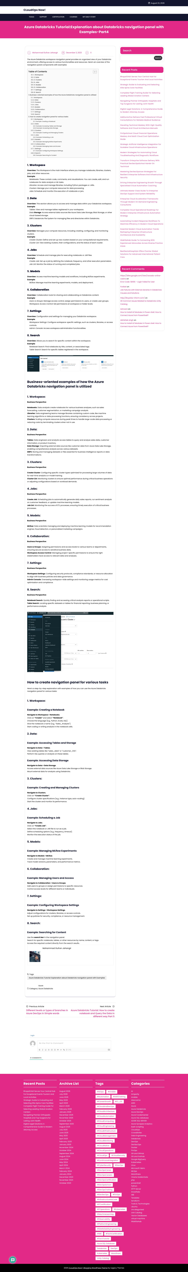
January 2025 (65, 1144)
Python (134, 1186)
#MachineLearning (105, 1214)
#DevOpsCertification (106, 1180)
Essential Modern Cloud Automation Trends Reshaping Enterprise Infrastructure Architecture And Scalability (139, 232)
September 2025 (66, 1124)
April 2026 (63, 1103)
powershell (136, 1183)
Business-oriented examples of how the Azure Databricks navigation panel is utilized (63, 95)
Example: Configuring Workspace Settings (49, 151)
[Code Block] (60, 1049)
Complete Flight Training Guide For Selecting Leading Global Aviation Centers (140, 94)
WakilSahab (136, 1221)
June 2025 (63, 1132)
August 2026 (64, 1091)
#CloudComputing (105, 1121)
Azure (40, 985)
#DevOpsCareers (104, 1175)
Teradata (135, 1198)
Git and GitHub (137, 1153)
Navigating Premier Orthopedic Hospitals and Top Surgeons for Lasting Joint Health (140, 102)
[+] (70, 1049)
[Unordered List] (54, 1049)
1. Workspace (38, 75)
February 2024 (65, 1171)
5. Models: (36, 107)
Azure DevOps (137, 1112)
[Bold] (39, 1049)
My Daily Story (89, 17)
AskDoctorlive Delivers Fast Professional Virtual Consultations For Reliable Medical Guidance (141, 118)
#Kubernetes (119, 1209)
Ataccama (135, 1100)
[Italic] (42, 1049)
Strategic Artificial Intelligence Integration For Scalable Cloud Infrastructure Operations (140, 145)
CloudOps (135, 1129)
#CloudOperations (105, 1150)
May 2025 (63, 1135)
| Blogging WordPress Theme (95, 1268)
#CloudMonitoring (105, 1140)
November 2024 (66, 1147)
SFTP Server (136, 1189)
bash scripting (137, 1127)
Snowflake (135, 1192)
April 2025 (63, 1138)
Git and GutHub (138, 1156)
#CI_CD (118, 1101)
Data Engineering (138, 1135)
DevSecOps (136, 1144)
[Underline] (45, 1049)
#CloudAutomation (105, 1116)
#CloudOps (102, 1155)
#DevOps (119, 1165)
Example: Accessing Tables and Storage (49, 126)
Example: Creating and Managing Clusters (49, 133)
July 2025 (63, 1129)
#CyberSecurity (104, 1165)
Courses (73, 17)
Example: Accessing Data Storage (47, 128)
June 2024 (63, 1159)
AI (132, 1091)
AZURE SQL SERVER (139, 1121)
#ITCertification (104, 1204)
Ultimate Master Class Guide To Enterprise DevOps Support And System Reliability (139, 192)
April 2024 (63, 1165)
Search (127, 50)
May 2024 (63, 1162)
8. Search (37, 92)
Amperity (135, 1094)
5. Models (37, 85)
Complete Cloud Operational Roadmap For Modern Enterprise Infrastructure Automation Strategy (140, 213)
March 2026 (64, 1106)
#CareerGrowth (104, 1101)
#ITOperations (103, 1209)
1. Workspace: (37, 98)
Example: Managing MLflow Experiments (49, 142)
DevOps (114, 1248)
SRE (132, 1195)
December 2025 (66, 1115)
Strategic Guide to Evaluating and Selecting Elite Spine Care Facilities (139, 86)
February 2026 (65, 1109)
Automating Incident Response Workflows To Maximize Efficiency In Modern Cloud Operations (141, 222)
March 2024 (64, 1168)
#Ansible (112, 1091)
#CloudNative (103, 1145)
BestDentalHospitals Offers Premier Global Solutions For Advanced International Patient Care (140, 254)
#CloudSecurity (118, 1155)
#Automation (103, 1096)
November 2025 (66, 1118)
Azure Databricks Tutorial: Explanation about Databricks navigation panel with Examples (67, 978)
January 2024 (65, 1174)
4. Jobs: (36, 105)
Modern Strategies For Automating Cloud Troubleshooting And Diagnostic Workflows (139, 154)
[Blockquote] (57, 1049)
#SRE (99, 1233)
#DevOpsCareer (104, 1170)
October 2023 (65, 1183)
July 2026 (63, 1094)
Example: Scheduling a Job (44, 137)
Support (43, 17)
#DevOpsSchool (104, 1185)
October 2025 (65, 1121)
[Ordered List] (51, 1049)
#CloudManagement (106, 1136)
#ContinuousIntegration (107, 1160)
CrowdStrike (136, 1132)
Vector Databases (139, 1215)
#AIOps (100, 1091)
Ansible (134, 1097)
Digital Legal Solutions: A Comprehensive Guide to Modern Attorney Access (141, 110)
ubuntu (134, 1206)
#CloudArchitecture (105, 1111)
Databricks (102, 1248)
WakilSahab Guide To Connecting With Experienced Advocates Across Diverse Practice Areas (141, 243)
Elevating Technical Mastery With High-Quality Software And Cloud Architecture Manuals (141, 126)
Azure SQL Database (106, 1243)
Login (32, 1035)
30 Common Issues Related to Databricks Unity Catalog (140, 302)
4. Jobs (36, 82)
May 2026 (63, 1100)
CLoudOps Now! (35, 10)
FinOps (134, 1150)
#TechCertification (114, 1233)
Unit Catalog (136, 1212)
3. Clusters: (37, 102)
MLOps (134, 1171)
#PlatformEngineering (106, 1224)
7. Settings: (37, 112)
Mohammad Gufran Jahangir (45, 52)
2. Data (36, 77)
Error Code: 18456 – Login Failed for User (137, 282)
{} (67, 1049)
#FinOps (116, 1194)
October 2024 (65, 1150)
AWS (133, 1103)
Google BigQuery (138, 1159)
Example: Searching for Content (46, 155)
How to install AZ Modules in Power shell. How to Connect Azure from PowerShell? (140, 314)
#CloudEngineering (105, 1126)
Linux (133, 1165)
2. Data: (36, 100)
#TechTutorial (103, 1238)
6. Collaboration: (39, 109)
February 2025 (65, 1141)
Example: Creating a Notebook (45, 121)
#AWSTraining (119, 1096)
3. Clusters (38, 80)
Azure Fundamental (139, 1115)
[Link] (63, 1049)
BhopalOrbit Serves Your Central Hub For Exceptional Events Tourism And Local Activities (141, 78)
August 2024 (64, 1156)
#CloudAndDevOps (105, 1106)
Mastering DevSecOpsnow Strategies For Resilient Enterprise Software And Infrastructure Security (141, 175)
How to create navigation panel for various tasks (49, 117)
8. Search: (36, 114)
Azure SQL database (140, 1118)
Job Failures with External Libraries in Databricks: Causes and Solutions (141, 291)
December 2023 (66, 1177)
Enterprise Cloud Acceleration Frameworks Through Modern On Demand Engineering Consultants (139, 202)
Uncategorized (137, 1209)
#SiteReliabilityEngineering (108, 1229)
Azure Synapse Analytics (141, 1124)
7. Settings (37, 90)
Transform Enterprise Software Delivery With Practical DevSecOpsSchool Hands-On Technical (139, 163)
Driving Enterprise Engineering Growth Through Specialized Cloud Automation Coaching (141, 184)
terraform (135, 1201)
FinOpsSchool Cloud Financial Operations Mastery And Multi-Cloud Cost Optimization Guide (139, 136)
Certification (58, 17)
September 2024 (66, 1153)
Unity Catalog (103, 1258)
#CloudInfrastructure (106, 1131)
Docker (134, 1147)
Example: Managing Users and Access (48, 146)
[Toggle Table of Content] (93, 72)
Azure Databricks (45, 988)
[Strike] (48, 1049)
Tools (31, 17)
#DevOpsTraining (104, 1189)
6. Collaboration (40, 87)
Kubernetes (102, 1253)
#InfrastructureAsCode (107, 1199)
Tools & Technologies (140, 1203)
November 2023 (66, 1180)
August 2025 (64, 1127)
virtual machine (138, 1218)
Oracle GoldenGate (139, 1177)
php (133, 1180)
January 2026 (65, 1112)
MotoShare (116, 1253)
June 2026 (63, 1097)
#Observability (103, 1219)
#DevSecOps (102, 1194)
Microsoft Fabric (138, 1168)
